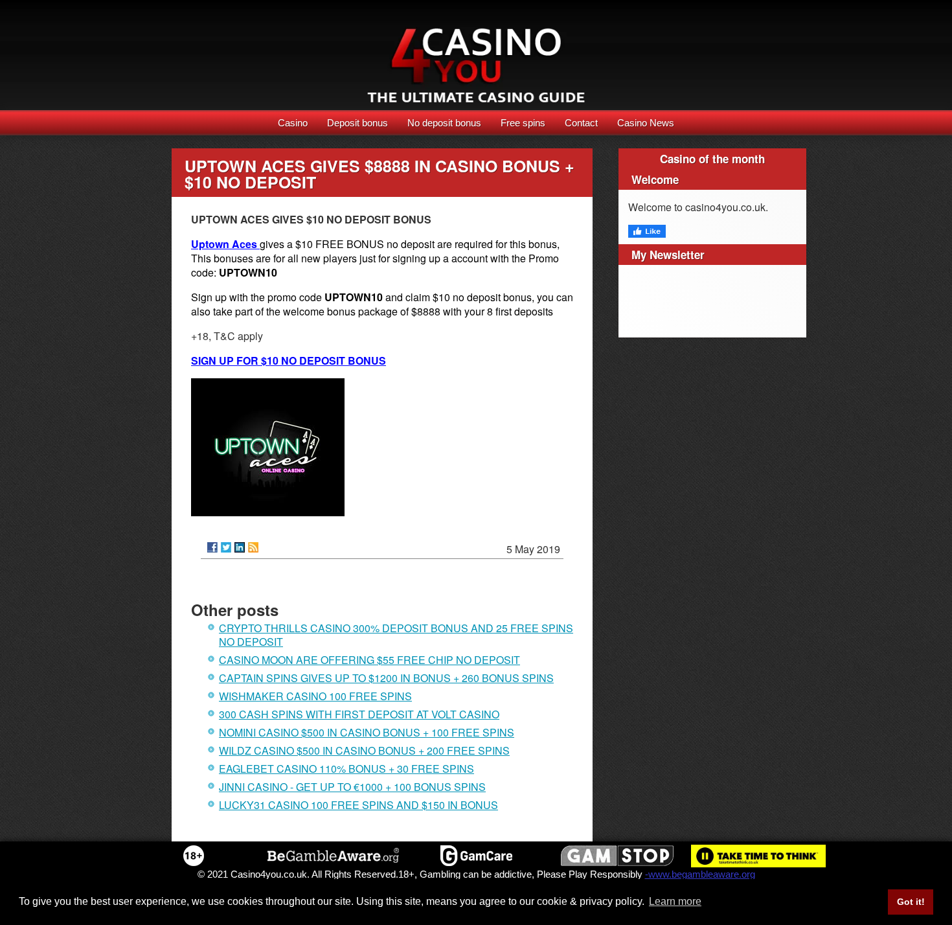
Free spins (523, 122)
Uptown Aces (225, 243)
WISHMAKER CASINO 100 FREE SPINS (315, 696)
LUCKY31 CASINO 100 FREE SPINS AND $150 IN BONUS (358, 804)
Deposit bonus (357, 122)
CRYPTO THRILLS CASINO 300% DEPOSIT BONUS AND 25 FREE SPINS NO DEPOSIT (396, 635)
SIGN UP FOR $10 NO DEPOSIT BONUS (288, 360)
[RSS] (253, 547)
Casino (293, 122)
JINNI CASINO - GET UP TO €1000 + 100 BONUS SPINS (352, 786)
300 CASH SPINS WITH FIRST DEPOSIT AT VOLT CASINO (359, 714)
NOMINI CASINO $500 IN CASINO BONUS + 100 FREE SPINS (366, 732)
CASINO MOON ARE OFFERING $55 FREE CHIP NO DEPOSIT (369, 659)
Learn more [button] (675, 901)
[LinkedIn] (239, 547)
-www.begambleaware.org (700, 874)
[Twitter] (226, 547)
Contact (581, 122)
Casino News (645, 122)
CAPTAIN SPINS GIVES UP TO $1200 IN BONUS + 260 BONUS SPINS (386, 677)
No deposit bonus (444, 122)
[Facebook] (212, 547)
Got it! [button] (911, 901)
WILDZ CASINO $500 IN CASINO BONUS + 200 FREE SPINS (364, 750)
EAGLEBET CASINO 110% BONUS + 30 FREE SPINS (346, 768)
